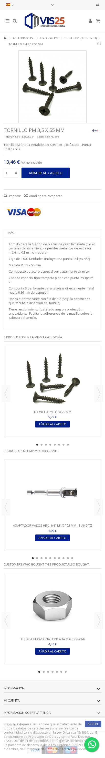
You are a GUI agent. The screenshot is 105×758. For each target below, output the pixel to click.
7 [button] (63, 445)
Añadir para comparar (45, 196)
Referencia (11, 137)
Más (11, 233)
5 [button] (55, 445)
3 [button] (46, 445)
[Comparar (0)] (97, 5)
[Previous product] (97, 43)
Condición (43, 137)
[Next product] (100, 43)
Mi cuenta (12, 700)
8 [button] (68, 445)
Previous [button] (6, 393)
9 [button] (68, 558)
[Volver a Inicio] (5, 38)
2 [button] (41, 445)
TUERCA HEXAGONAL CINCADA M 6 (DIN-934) (52, 639)
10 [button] (72, 558)
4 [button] (50, 445)
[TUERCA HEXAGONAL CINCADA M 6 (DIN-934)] (52, 605)
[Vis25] (52, 21)
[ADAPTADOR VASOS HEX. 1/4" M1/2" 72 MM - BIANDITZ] (52, 492)
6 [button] (59, 445)
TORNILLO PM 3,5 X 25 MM (52, 412)
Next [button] (98, 393)
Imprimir (14, 196)
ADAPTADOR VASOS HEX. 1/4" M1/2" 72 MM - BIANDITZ (52, 525)
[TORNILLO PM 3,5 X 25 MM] (52, 378)
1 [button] (37, 445)
